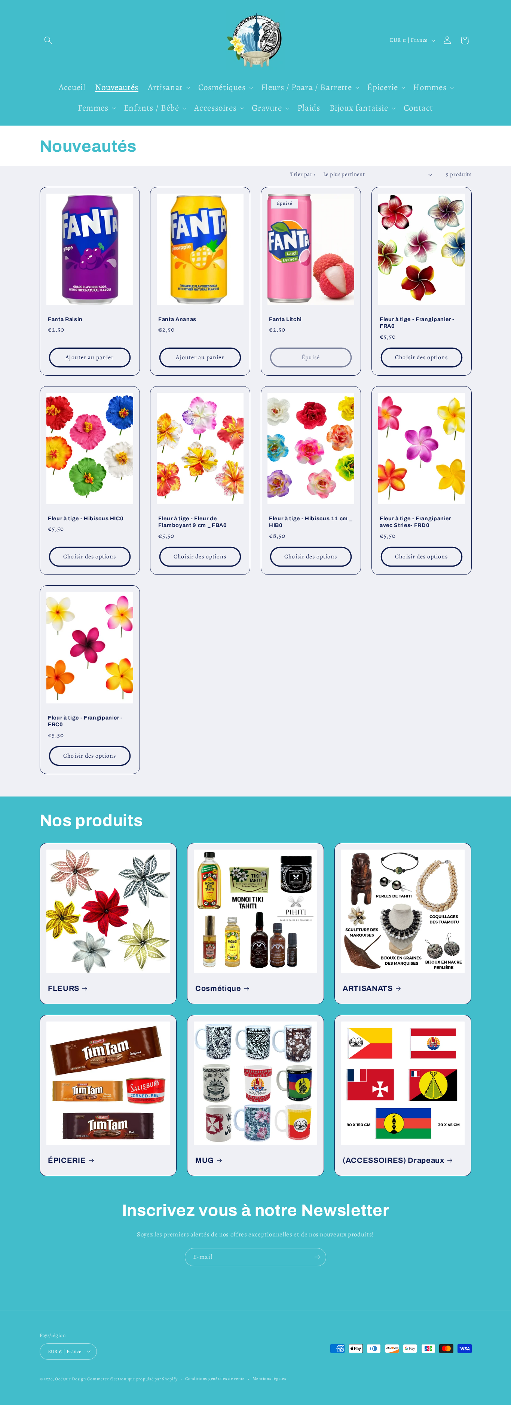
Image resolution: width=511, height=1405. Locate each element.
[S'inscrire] (317, 1257)
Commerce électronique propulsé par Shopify (132, 1378)
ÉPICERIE (67, 1160)
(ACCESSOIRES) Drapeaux (393, 1160)
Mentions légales (270, 1378)
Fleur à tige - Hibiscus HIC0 (85, 518)
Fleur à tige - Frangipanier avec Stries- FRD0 (415, 521)
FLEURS (63, 988)
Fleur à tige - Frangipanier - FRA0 (417, 322)
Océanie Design (70, 1378)
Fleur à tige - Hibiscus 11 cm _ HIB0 (310, 521)
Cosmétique (218, 988)
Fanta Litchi (285, 319)
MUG (204, 1160)
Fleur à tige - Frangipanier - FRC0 (85, 721)
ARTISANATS (368, 988)
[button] (48, 40)
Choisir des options (421, 357)
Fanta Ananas (177, 319)
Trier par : (302, 174)
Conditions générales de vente (215, 1378)
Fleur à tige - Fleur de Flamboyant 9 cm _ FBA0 (192, 521)
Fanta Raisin (65, 319)
